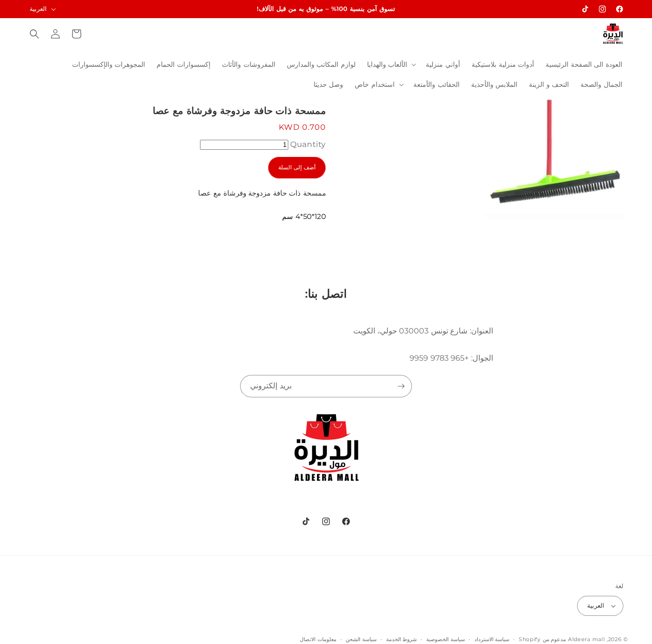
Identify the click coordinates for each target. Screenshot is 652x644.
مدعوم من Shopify (542, 639)
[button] (391, 64)
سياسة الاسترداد (492, 639)
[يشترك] (400, 386)
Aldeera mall (586, 639)
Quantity (308, 144)
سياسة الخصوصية (445, 639)
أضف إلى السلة (296, 167)
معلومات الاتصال (318, 639)
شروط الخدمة (401, 639)
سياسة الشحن (361, 639)
